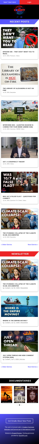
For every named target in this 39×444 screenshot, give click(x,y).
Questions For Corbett (16, 200)
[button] (36, 394)
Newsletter (13, 92)
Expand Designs (17, 433)
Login (29, 2)
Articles (22, 359)
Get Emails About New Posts (19, 421)
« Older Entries (6, 244)
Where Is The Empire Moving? (15, 320)
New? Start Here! (10, 2)
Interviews (13, 129)
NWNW (18, 129)
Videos (18, 55)
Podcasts (12, 55)
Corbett (7, 288)
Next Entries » (33, 244)
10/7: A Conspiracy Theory (14, 162)
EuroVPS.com (23, 435)
